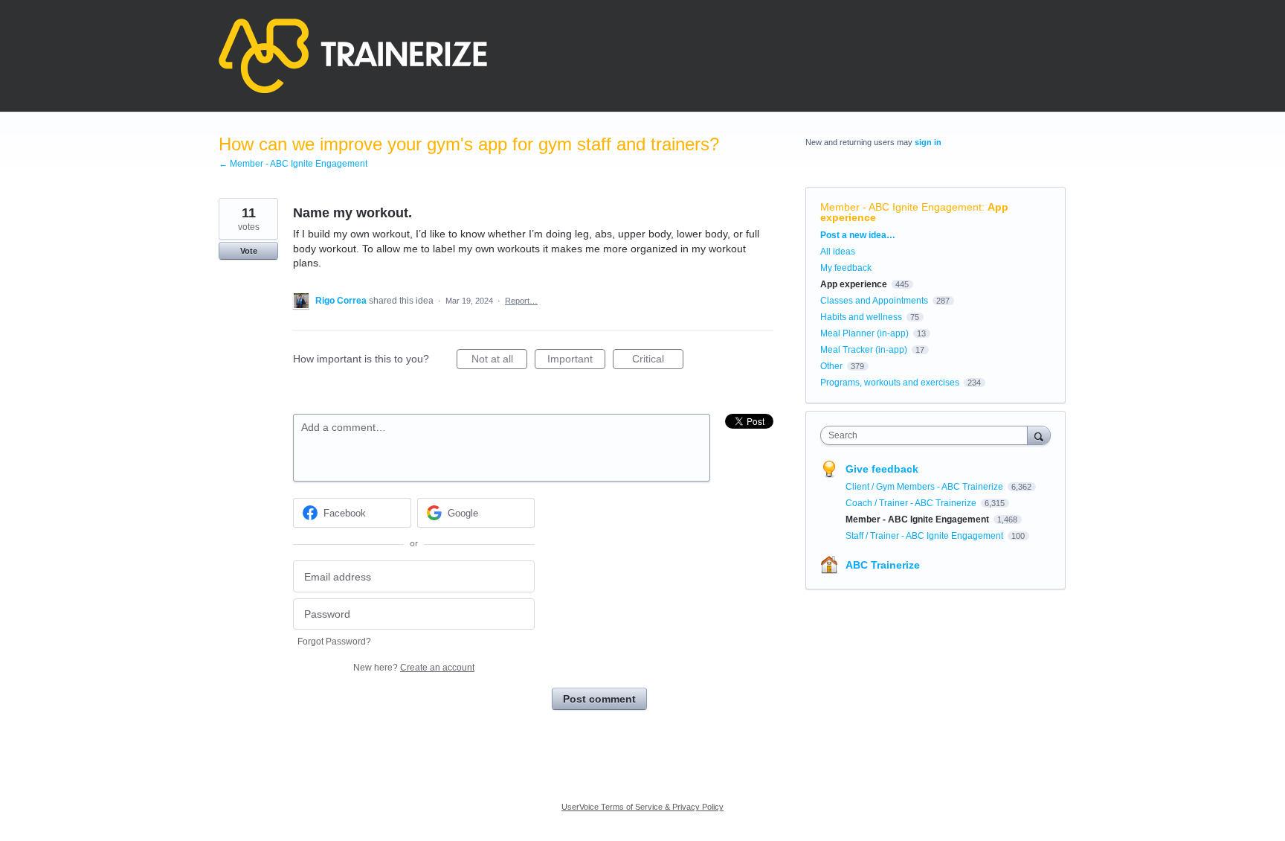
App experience (853, 284)
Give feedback (882, 469)
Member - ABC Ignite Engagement (901, 207)
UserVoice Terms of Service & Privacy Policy (642, 806)
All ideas (837, 251)
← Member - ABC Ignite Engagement (293, 164)
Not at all (499, 361)
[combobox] (928, 435)
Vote (248, 250)
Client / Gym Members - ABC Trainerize (925, 487)
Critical (657, 361)
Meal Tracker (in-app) (863, 350)
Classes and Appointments (874, 300)
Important (576, 361)
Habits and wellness (861, 317)
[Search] (1039, 435)
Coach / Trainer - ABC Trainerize (912, 503)
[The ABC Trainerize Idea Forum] (353, 56)
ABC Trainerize (883, 565)
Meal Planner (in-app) (864, 333)
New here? (413, 667)
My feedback (846, 268)
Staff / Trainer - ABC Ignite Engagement (925, 536)
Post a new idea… (857, 235)
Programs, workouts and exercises (889, 382)
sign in (928, 142)
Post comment (599, 699)
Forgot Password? (334, 641)
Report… (521, 300)
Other (831, 366)
